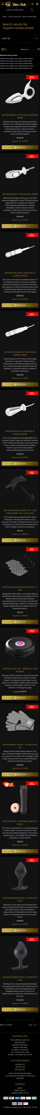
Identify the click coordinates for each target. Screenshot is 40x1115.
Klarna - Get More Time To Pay (20, 1055)
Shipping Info (20, 1042)
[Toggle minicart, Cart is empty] (37, 4)
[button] (20, 38)
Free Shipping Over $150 (20, 1040)
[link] (8, 1020)
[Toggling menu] (3, 4)
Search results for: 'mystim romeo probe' (23, 16)
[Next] (32, 1020)
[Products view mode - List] (5, 49)
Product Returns (20, 1047)
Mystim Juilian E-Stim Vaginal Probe (20, 194)
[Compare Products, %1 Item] (32, 4)
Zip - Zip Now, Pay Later (20, 1052)
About (20, 1088)
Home (4, 16)
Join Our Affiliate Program (20, 1073)
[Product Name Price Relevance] (27, 49)
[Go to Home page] (16, 4)
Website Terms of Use (20, 1093)
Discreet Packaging (20, 1045)
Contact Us (20, 1064)
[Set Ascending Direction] (39, 49)
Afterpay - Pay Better (20, 1050)
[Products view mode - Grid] (2, 49)
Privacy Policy (20, 1090)
